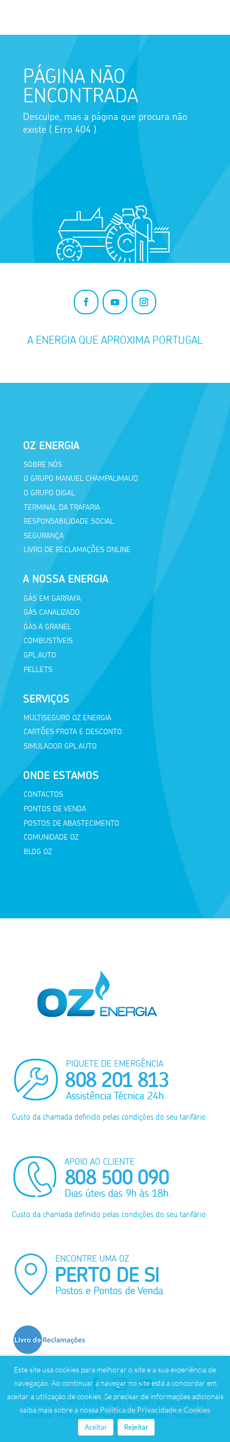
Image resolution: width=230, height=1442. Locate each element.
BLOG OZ (38, 851)
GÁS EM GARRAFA (52, 598)
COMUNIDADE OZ (51, 837)
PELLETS (38, 669)
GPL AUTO (40, 655)
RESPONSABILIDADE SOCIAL (69, 521)
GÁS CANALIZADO (52, 612)
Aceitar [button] (96, 1427)
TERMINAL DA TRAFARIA (62, 507)
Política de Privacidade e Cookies (155, 1409)
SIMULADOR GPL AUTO (60, 746)
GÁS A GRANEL (47, 626)
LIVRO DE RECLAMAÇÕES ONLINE (77, 549)
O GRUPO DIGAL (49, 492)
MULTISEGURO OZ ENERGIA (67, 717)
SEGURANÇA (44, 535)
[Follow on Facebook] (86, 302)
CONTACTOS (43, 794)
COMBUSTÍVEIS (48, 640)
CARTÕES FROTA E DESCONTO (73, 731)
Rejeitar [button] (136, 1427)
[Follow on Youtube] (115, 302)
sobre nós (43, 464)
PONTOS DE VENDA (55, 808)
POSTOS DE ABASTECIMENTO (71, 823)
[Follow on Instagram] (144, 302)
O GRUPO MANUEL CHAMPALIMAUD (81, 478)
